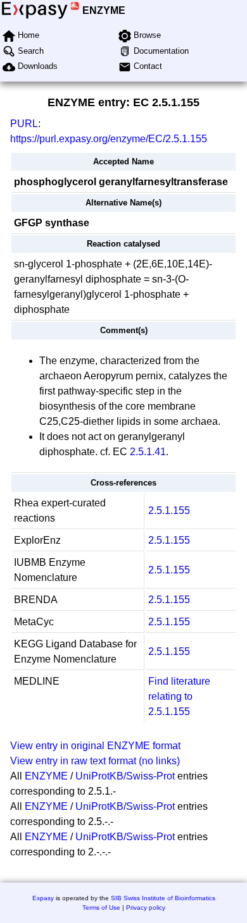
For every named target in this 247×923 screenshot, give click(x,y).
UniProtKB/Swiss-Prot (125, 776)
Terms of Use (101, 907)
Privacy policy (145, 907)
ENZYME (103, 10)
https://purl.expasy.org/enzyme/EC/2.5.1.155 (108, 138)
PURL (24, 123)
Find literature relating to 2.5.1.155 (179, 696)
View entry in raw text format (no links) (95, 760)
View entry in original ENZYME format (95, 745)
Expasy (43, 898)
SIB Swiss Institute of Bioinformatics (163, 898)
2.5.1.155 (169, 510)
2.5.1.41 (148, 451)
